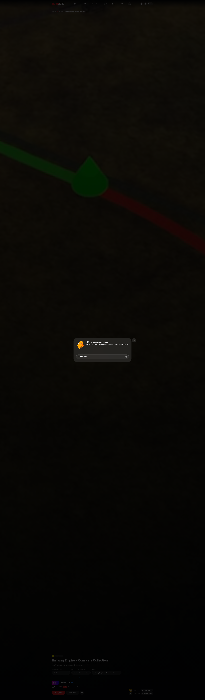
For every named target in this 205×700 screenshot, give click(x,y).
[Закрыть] (134, 340)
